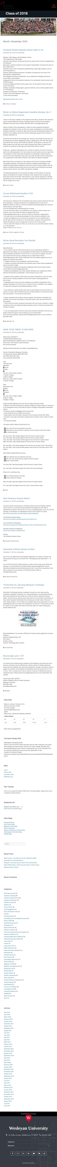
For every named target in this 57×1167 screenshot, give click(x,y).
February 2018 (8, 1019)
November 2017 (8, 1023)
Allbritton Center (9, 902)
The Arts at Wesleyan (10, 987)
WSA (6, 490)
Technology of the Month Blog (13, 832)
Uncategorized (8, 989)
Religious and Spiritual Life (12, 966)
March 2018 (7, 1017)
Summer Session (9, 982)
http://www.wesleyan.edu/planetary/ (14, 530)
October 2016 (8, 1053)
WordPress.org (8, 776)
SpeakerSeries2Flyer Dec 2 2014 (13, 99)
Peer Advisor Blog (9, 824)
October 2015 (8, 1074)
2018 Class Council (9, 893)
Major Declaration (9, 948)
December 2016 (8, 1049)
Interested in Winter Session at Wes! (19, 549)
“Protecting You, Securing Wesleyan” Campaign (23, 585)
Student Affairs (8, 973)
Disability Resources (10, 923)
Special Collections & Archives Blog (14, 830)
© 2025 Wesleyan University (28, 1163)
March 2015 (7, 1085)
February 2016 (8, 1064)
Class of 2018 (17, 13)
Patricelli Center (8, 955)
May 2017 (7, 1037)
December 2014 (8, 1092)
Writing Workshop (9, 822)
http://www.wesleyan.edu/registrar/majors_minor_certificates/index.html (24, 525)
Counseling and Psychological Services (15, 918)
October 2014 (8, 1096)
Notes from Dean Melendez (12, 950)
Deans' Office (9, 232)
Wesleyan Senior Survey (11, 867)
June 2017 (7, 1035)
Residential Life (9, 321)
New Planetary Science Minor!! (16, 498)
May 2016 (7, 1058)
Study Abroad (8, 977)
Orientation (7, 952)
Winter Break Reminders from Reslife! (19, 240)
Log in (6, 770)
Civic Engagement (9, 909)
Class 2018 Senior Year (11, 911)
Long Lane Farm (9, 946)
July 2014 (7, 1103)
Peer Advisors (8, 957)
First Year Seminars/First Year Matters (15, 932)
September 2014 (9, 1099)
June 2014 (7, 1105)
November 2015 (8, 1071)
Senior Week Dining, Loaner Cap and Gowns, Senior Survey (21, 865)
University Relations (10, 991)
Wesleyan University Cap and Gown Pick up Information (20, 862)
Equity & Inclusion (9, 927)
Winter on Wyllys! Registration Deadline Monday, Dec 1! (27, 112)
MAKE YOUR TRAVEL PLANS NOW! (18, 329)
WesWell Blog (8, 834)
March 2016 (7, 1062)
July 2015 (7, 1080)
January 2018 (8, 1021)
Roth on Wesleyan (9, 828)
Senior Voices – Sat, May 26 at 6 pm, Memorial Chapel (20, 858)
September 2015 (9, 1076)
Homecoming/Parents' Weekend (13, 936)
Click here (7, 791)
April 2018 (7, 1014)
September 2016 (9, 1055)
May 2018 (7, 1012)
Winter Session (8, 996)
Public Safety (8, 961)
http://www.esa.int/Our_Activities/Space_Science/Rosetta (21, 513)
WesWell (7, 691)
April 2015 (7, 1083)
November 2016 (9, 1051)
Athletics (6, 905)
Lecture (6, 943)
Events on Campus (10, 104)
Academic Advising (9, 895)
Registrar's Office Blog (10, 826)
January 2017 (8, 1046)
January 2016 (8, 1067)
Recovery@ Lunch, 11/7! (13, 656)
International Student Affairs (12, 939)
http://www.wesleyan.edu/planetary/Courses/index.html (20, 519)
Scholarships (8, 971)
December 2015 (8, 1069)
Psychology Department (11, 959)
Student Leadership (10, 975)
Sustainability (9, 647)
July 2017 (7, 1033)
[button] (54, 5)
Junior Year (7, 941)
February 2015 (8, 1087)
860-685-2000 (46, 1135)
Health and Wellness (10, 934)
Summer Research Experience (13, 980)
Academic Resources (11, 576)
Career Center (9, 185)
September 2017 (9, 1028)
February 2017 (8, 1044)
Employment (7, 925)
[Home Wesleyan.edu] (28, 1118)
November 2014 (9, 1094)
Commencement (9, 916)
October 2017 (8, 1026)
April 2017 (7, 1039)
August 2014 (8, 1101)
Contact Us (11, 1142)
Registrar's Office (19, 232)
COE (5, 914)
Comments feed (9, 774)
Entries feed (7, 772)
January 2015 (8, 1090)
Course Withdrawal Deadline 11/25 (18, 193)
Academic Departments (12, 541)
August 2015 (7, 1078)
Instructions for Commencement (13, 860)
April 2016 (7, 1060)
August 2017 (7, 1030)
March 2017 (7, 1042)
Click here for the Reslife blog (12, 808)
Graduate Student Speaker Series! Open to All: (23, 50)
